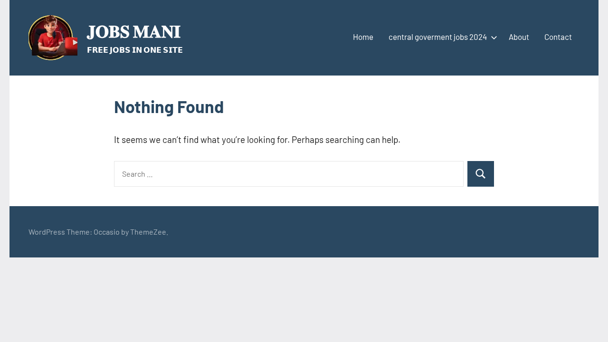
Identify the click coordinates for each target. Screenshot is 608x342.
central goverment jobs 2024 (438, 36)
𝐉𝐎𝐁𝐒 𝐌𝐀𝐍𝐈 (133, 30)
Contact (558, 36)
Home (363, 36)
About (519, 36)
